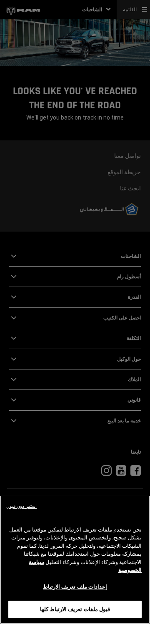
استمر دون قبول (21, 506)
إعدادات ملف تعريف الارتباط (75, 587)
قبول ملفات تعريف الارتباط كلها (75, 609)
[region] (75, 559)
